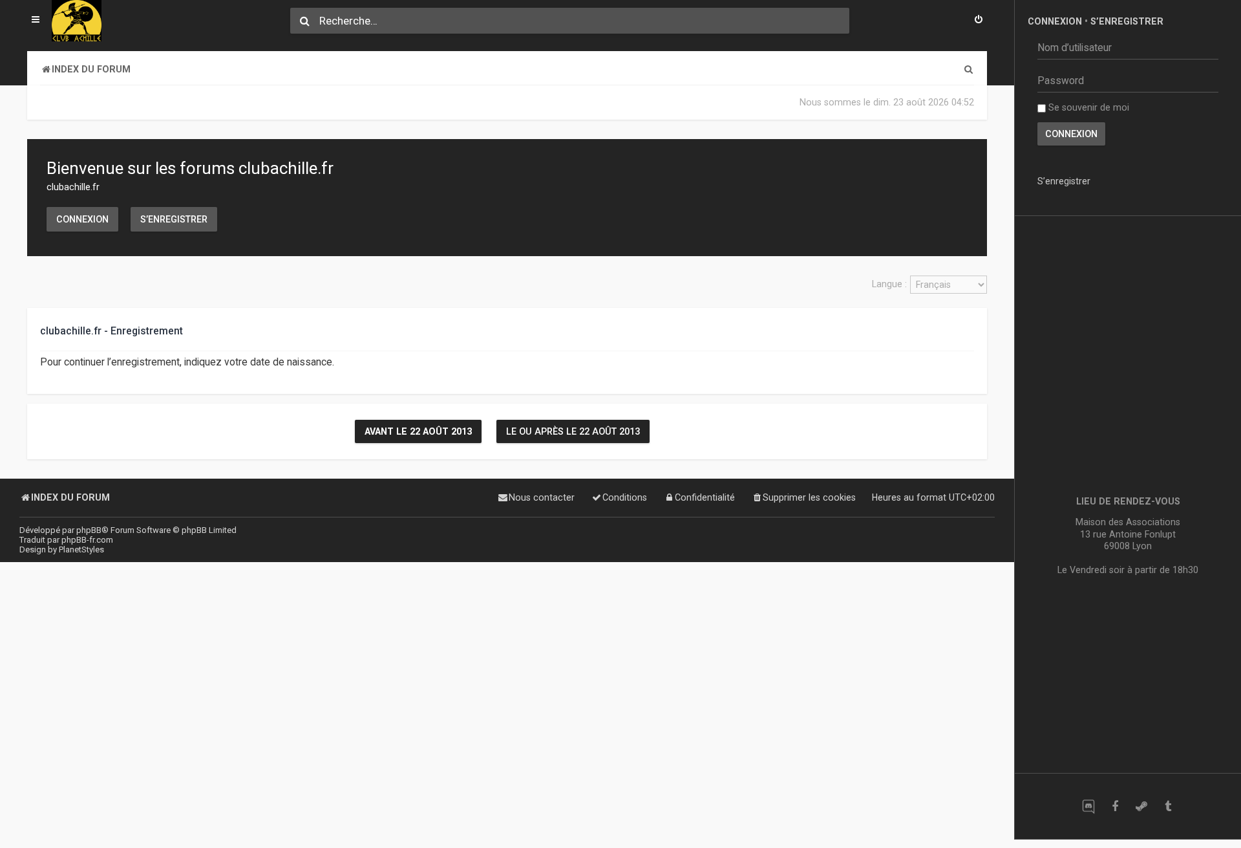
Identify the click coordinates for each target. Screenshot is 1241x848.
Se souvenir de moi (1087, 107)
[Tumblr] (1167, 806)
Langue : (889, 284)
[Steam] (1141, 806)
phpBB (88, 530)
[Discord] (1088, 806)
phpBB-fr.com (87, 540)
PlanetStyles (81, 549)
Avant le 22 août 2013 (418, 431)
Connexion (82, 219)
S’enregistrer (173, 219)
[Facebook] (1114, 806)
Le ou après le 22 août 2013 (573, 431)
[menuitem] (979, 21)
